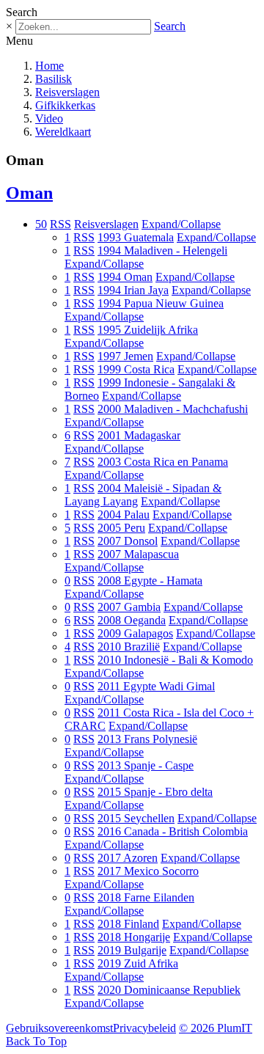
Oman (29, 192)
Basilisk (53, 79)
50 (41, 224)
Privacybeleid (144, 1028)
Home (49, 65)
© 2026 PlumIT (215, 1028)
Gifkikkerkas (65, 105)
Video (49, 118)
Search (170, 26)
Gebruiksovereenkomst (59, 1028)
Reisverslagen (67, 92)
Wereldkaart (63, 131)
